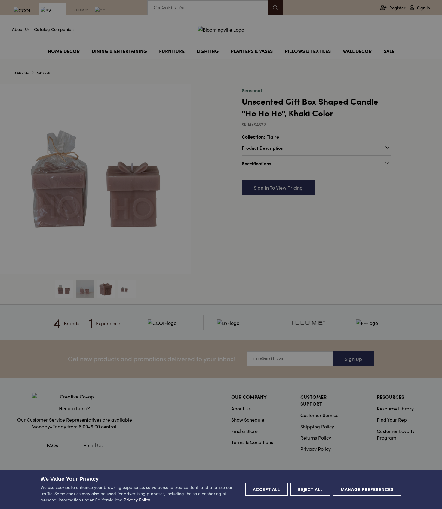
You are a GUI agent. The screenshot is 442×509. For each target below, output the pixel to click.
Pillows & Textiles (308, 50)
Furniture (172, 50)
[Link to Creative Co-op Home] (75, 396)
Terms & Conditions (252, 442)
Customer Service (319, 415)
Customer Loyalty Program (396, 434)
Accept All (266, 489)
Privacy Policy (315, 448)
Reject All (310, 489)
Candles (43, 72)
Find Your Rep (392, 419)
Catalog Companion (54, 29)
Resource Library (395, 408)
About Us (20, 29)
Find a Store (244, 431)
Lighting (208, 50)
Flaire (272, 136)
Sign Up (353, 358)
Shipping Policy (317, 426)
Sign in (423, 8)
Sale (389, 50)
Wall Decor (357, 50)
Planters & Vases (252, 50)
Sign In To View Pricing (278, 187)
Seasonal (21, 72)
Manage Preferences (367, 489)
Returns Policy (315, 437)
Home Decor (64, 50)
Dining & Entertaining (119, 50)
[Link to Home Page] (221, 28)
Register (397, 8)
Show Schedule (247, 419)
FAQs (52, 445)
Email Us (93, 445)
